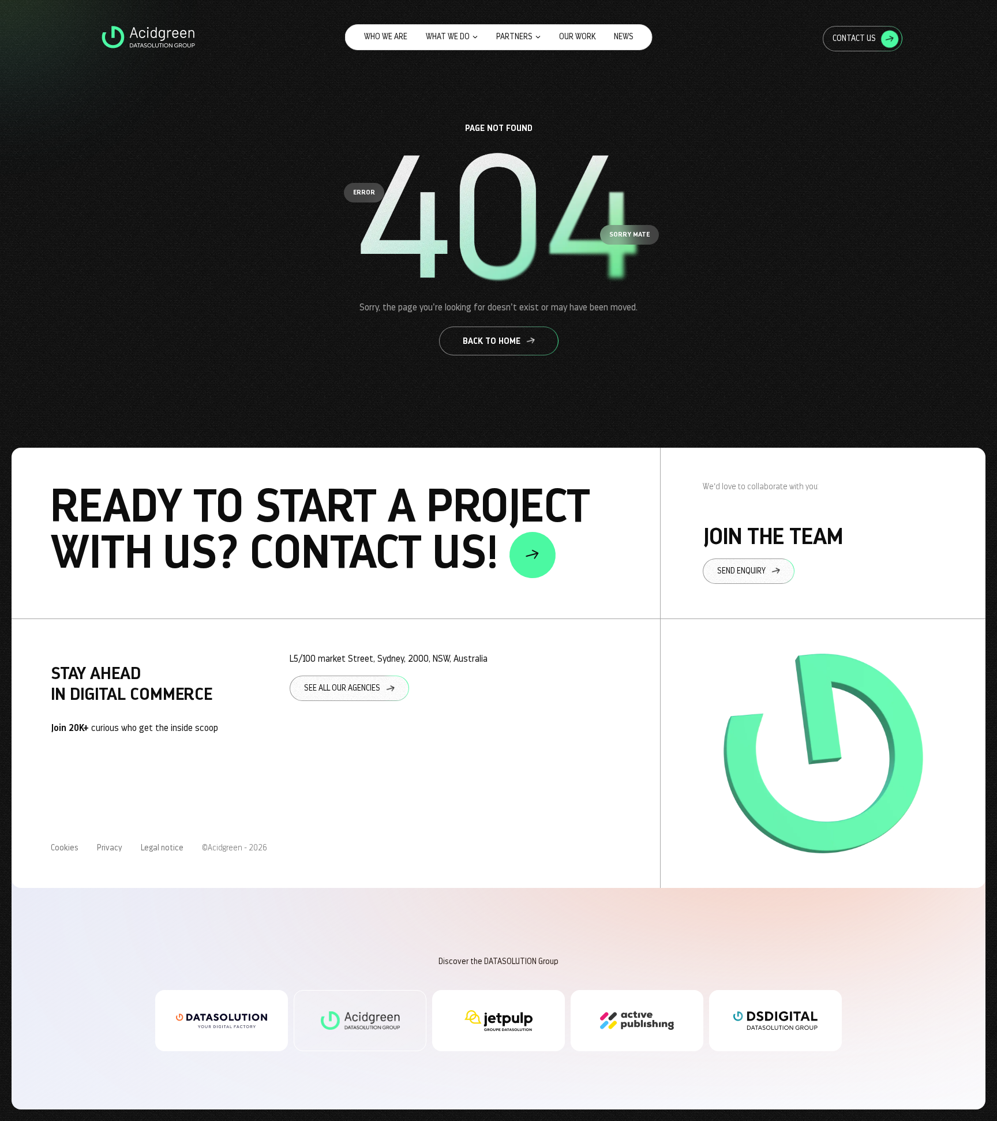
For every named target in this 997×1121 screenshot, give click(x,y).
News (624, 37)
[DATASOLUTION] (221, 1020)
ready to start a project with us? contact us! (320, 530)
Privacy (109, 848)
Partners (514, 37)
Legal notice (162, 848)
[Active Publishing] (637, 1020)
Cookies (64, 848)
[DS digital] (775, 1020)
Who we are (385, 37)
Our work (577, 37)
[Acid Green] (360, 1020)
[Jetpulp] (498, 1020)
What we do (448, 37)
